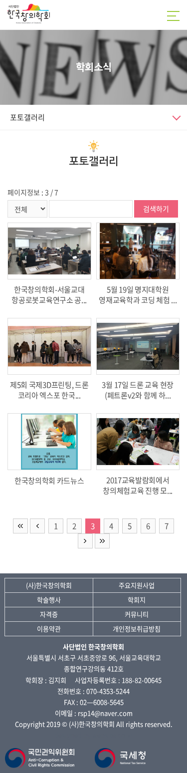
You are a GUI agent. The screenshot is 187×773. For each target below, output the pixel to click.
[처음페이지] (20, 525)
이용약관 (49, 628)
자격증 (49, 614)
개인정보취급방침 (137, 628)
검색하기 (156, 209)
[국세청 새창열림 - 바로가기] (120, 753)
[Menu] (174, 16)
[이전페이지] (37, 525)
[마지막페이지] (102, 540)
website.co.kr (112, 735)
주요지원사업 (137, 585)
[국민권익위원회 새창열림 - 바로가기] (41, 753)
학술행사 (49, 599)
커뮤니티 (137, 614)
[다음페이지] (85, 540)
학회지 (137, 599)
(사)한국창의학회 (49, 585)
